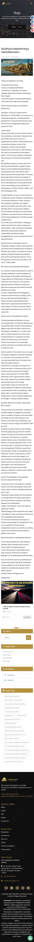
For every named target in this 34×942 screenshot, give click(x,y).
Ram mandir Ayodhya (12, 696)
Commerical (5, 835)
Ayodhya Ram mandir (12, 708)
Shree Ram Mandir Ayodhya (14, 731)
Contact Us (5, 821)
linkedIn (11, 680)
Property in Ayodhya (12, 712)
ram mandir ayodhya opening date (17, 742)
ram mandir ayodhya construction (16, 750)
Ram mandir (22, 715)
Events (3, 811)
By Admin (16, 57)
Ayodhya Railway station (13, 727)
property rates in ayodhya (14, 762)
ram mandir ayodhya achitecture (16, 754)
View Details (27, 617)
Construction (8, 652)
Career (3, 818)
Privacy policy (5, 849)
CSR (2, 814)
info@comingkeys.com (11, 881)
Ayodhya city (9, 715)
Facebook (11, 675)
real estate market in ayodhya (15, 758)
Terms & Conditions (8, 846)
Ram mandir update (11, 738)
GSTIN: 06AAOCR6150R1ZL (10, 794)
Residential (5, 832)
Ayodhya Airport (10, 723)
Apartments (7, 658)
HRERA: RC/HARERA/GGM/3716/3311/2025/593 (17, 796)
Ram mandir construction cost (15, 735)
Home (14, 27)
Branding (6, 661)
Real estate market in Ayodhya (15, 704)
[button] (12, 628)
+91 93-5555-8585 (9, 876)
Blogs (3, 807)
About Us (4, 839)
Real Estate (7, 655)
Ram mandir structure (12, 719)
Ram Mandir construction (13, 700)
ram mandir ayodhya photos (14, 746)
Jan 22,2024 (7, 57)
